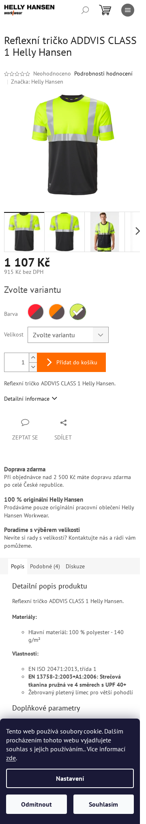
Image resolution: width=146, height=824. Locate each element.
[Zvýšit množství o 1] (33, 357)
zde (11, 758)
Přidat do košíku (76, 362)
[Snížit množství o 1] (33, 367)
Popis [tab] (17, 566)
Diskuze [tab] (75, 566)
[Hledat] (85, 10)
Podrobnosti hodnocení (103, 73)
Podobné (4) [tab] (45, 566)
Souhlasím (103, 804)
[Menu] (128, 10)
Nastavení (70, 778)
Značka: (37, 81)
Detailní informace (26, 398)
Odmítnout (36, 804)
